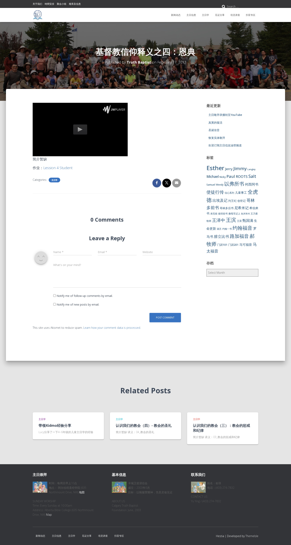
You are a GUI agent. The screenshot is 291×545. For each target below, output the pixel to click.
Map (49, 514)
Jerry (229, 169)
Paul (230, 176)
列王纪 (232, 201)
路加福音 (239, 236)
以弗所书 (234, 183)
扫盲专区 (250, 15)
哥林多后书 (227, 208)
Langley (251, 169)
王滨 (231, 219)
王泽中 (218, 220)
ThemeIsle (251, 536)
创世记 (241, 201)
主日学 (205, 15)
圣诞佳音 (214, 130)
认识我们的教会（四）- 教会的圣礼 (144, 425)
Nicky (223, 177)
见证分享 (219, 15)
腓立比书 (221, 236)
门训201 (233, 245)
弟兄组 (213, 213)
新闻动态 (176, 15)
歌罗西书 (245, 213)
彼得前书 (223, 213)
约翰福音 (242, 228)
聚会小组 (61, 4)
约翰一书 (227, 229)
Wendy (219, 184)
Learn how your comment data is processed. (112, 328)
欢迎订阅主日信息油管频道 (225, 145)
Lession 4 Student (57, 167)
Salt (252, 176)
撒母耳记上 (234, 213)
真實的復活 (215, 122)
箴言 (219, 228)
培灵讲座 (235, 15)
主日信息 (191, 15)
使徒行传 (215, 192)
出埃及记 (219, 200)
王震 (239, 221)
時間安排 (49, 4)
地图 (82, 492)
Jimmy (240, 168)
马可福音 (245, 244)
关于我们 (37, 4)
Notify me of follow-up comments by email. (85, 296)
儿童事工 (241, 192)
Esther (215, 168)
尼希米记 (241, 207)
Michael (212, 176)
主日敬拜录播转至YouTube (225, 115)
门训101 (222, 245)
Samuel (210, 184)
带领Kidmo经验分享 (55, 425)
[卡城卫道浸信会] (38, 15)
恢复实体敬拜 (216, 138)
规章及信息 (75, 4)
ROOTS (242, 176)
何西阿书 (251, 184)
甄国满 (247, 220)
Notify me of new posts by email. (78, 304)
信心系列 (229, 192)
